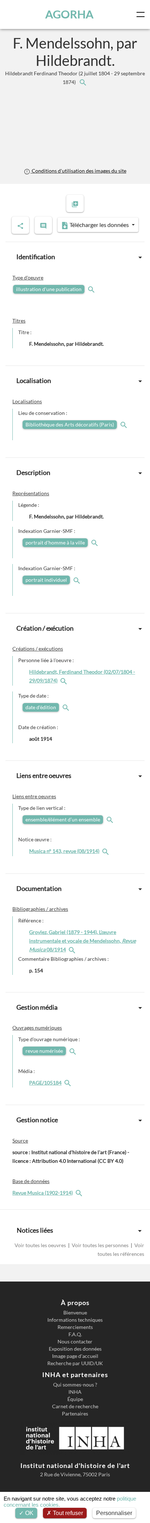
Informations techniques (75, 1320)
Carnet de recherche (75, 1406)
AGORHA (69, 14)
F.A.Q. (75, 1334)
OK (28, 1513)
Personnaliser (114, 1513)
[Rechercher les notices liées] (82, 82)
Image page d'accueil (75, 1356)
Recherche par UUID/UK (75, 1363)
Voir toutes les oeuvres (41, 1245)
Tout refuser (67, 1513)
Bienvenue (75, 1312)
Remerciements (75, 1327)
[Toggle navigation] (142, 14)
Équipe (75, 1399)
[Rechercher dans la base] (80, 1193)
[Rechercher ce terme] (92, 289)
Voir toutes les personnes (100, 1245)
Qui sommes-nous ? (75, 1385)
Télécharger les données (99, 224)
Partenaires (75, 1413)
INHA (75, 1392)
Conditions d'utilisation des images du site (78, 171)
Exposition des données (75, 1349)
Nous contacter (75, 1341)
